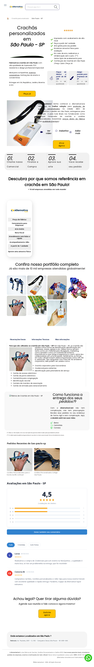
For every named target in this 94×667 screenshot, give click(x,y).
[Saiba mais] (70, 132)
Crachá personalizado (20, 18)
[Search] (50, 7)
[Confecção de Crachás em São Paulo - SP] (57, 287)
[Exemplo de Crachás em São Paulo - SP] (37, 285)
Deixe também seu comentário (47, 532)
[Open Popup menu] (5, 5)
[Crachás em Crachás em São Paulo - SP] (16, 306)
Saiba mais (77, 132)
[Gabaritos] (56, 131)
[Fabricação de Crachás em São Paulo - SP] (37, 305)
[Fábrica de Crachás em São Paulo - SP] (16, 285)
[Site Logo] (16, 7)
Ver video (48, 132)
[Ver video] (41, 132)
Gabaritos (63, 130)
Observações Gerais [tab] (18, 339)
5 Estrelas (21, 545)
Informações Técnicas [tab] (40, 339)
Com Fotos (34, 545)
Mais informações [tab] (62, 339)
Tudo (11, 545)
